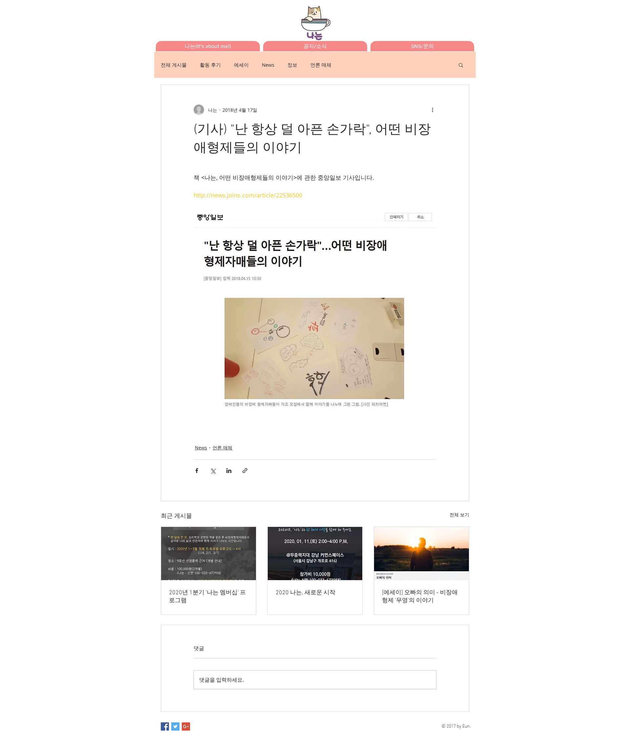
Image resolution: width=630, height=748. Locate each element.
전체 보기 (459, 514)
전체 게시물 (174, 64)
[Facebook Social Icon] (165, 726)
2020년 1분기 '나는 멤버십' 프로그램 (207, 596)
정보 (292, 64)
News (268, 64)
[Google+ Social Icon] (186, 726)
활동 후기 (210, 64)
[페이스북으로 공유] (197, 470)
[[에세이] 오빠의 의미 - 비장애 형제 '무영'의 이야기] (421, 553)
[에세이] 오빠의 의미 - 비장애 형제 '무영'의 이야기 (420, 596)
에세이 (241, 64)
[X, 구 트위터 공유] (213, 470)
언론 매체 (320, 64)
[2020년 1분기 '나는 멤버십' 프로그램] (208, 553)
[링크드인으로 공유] (229, 470)
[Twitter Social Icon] (175, 726)
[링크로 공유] (245, 470)
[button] (461, 64)
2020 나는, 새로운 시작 (305, 592)
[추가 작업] (432, 110)
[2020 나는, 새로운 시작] (315, 553)
